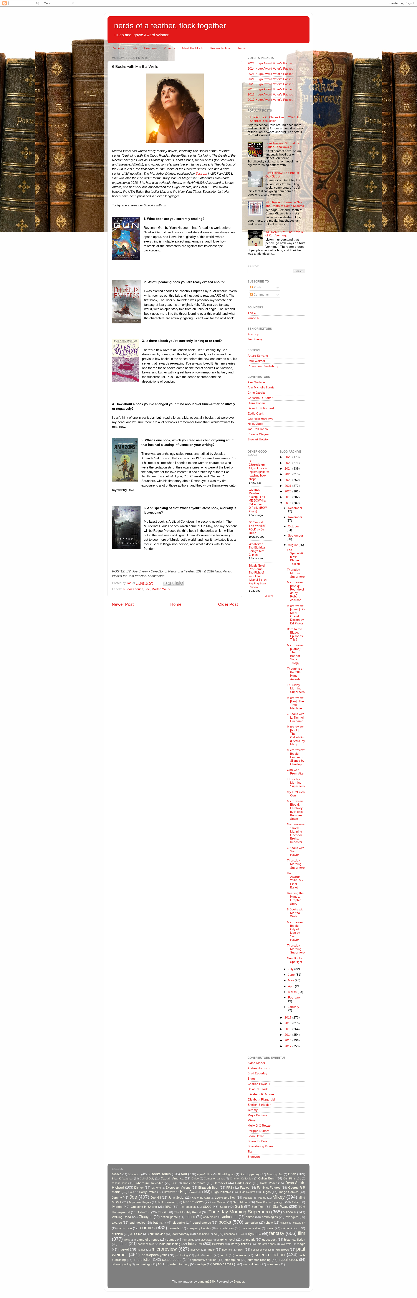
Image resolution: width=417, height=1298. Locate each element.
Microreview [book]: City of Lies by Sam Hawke (295, 931)
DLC (174, 1183)
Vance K (253, 318)
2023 (288, 474)
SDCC (207, 1206)
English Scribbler (259, 1104)
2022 (288, 480)
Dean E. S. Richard (261, 408)
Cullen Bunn (266, 1178)
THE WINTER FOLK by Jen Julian (257, 529)
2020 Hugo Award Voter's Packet (270, 84)
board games (202, 1222)
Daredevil (220, 1183)
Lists (134, 48)
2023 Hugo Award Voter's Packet (270, 73)
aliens (190, 1217)
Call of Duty (147, 1178)
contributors (225, 1228)
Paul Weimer (256, 361)
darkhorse (203, 1234)
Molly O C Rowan (259, 1125)
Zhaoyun (254, 1156)
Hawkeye (169, 1192)
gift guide (189, 1239)
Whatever (256, 544)
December (295, 508)
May (291, 980)
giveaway (206, 1239)
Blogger (239, 1281)
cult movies (157, 1234)
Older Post (228, 604)
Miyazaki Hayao (140, 1202)
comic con (124, 1228)
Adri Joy (253, 334)
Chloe (195, 1178)
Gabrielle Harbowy (260, 418)
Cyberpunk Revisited (148, 1183)
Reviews (118, 48)
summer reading (259, 1259)
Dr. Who (156, 1187)
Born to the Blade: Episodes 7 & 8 (295, 634)
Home (241, 48)
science (241, 1255)
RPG (168, 1206)
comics (147, 1227)
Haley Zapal (256, 423)
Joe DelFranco (258, 429)
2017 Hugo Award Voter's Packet (270, 99)
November (295, 517)
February (294, 997)
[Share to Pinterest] (181, 583)
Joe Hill (156, 1197)
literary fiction (240, 1244)
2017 (288, 1017)
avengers (292, 1217)
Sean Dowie (256, 1136)
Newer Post (123, 604)
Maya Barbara (257, 1115)
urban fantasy (179, 1264)
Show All (269, 596)
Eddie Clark (255, 413)
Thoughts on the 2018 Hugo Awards (295, 674)
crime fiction (289, 1228)
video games (223, 1264)
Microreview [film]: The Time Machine (295, 703)
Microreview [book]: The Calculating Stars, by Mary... (296, 735)
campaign (251, 1222)
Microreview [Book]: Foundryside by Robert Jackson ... (296, 591)
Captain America (172, 1178)
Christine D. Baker (260, 398)
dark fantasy (180, 1234)
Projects (169, 48)
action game (169, 1217)
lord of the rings (266, 1244)
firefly (127, 1239)
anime (250, 1217)
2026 (288, 457)
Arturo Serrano (258, 355)
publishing (181, 1255)
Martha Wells (161, 589)
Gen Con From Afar (295, 771)
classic (284, 1222)
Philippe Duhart (258, 1130)
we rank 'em (251, 1264)
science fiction (270, 1254)
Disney (139, 1187)
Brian (251, 1078)
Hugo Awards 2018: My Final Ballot (295, 880)
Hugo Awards (190, 1192)
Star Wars (280, 1206)
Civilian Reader (254, 491)
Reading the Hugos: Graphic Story (295, 898)
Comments (261, 294)
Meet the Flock (192, 48)
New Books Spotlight (294, 960)
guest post (269, 1239)
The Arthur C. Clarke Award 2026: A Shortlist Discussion (274, 119)
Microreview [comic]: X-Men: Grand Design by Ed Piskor (296, 614)
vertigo (201, 1264)
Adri (184, 1174)
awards (117, 1222)
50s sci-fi (134, 1174)
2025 (288, 463)
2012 (288, 1046)
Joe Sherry (255, 339)
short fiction (143, 1259)
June (292, 974)
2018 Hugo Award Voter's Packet (270, 94)
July (291, 969)
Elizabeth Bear (208, 1187)
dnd (242, 1234)
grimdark (249, 1239)
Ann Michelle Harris (261, 387)
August (293, 545)
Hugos (266, 1192)
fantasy (276, 1233)
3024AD (117, 1174)
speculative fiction (204, 1259)
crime (269, 1228)
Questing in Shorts (144, 1206)
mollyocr (195, 1249)
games (171, 1239)
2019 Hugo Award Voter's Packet (270, 89)
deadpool (229, 1234)
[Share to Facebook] (177, 583)
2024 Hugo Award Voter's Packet (270, 68)
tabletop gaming (121, 1264)
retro (209, 1255)
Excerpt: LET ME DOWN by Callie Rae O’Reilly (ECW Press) (258, 504)
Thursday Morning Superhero (296, 573)
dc (215, 1234)
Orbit (295, 1202)
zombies (272, 1264)
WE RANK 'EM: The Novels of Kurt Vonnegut (284, 233)
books (224, 1222)
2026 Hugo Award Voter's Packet (270, 63)
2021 (288, 485)
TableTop (143, 1212)
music (211, 1249)
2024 (288, 468)
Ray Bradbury (188, 1206)
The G (252, 312)
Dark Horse (243, 1183)
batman (158, 1222)
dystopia (254, 1234)
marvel (123, 1249)
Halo (131, 1192)
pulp (197, 1255)
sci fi (224, 1255)
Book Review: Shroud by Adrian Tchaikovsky (282, 145)
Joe (147, 589)
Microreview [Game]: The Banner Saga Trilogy (295, 654)
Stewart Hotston (259, 439)
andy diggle (210, 1217)
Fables (244, 1187)
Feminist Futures (268, 1187)
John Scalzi (176, 1197)
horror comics (146, 1244)
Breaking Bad (275, 1174)
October (293, 526)
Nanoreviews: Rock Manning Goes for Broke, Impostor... (296, 833)
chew (269, 1222)
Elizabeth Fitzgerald (261, 1099)
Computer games (214, 1178)
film (301, 1233)
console (174, 1228)
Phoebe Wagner (259, 434)
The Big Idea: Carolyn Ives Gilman (257, 551)
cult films (136, 1234)
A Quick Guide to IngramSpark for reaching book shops (259, 474)
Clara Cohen (256, 403)
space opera (171, 1259)
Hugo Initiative (221, 1192)
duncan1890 (206, 1281)
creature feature (251, 1228)
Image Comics (288, 1192)
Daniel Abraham (194, 1183)
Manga (262, 1197)
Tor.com (201, 173)
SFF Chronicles (257, 463)
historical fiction (294, 1239)
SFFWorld (256, 522)
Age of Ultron (205, 1174)
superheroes (288, 1259)
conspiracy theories (199, 1228)
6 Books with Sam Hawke (295, 851)
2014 (288, 1034)
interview (195, 1244)
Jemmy (253, 1110)
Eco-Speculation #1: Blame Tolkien (295, 557)
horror (123, 1244)
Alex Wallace (256, 382)
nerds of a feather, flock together (170, 25)
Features (150, 48)
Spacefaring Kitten (260, 1146)
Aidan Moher (256, 1063)
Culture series (120, 1183)
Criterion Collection (241, 1178)
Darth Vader (268, 1183)
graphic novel (226, 1239)
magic (301, 1244)
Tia (250, 1151)
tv (159, 1264)
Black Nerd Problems (257, 567)
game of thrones (148, 1239)
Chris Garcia (256, 392)
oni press (282, 1249)
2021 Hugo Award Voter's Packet (270, 79)
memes (141, 1249)
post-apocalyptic (154, 1255)
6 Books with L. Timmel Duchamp (295, 717)
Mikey (252, 1120)
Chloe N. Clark (258, 1089)
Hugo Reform (247, 1192)
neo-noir (227, 1249)
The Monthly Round (187, 1212)
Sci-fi (239, 1206)
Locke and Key (225, 1197)
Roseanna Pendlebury (263, 366)
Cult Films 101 (292, 1178)
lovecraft (286, 1244)
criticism (117, 1234)
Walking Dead (121, 1217)
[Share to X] (173, 583)
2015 (288, 1029)
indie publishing (169, 1244)
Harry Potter (147, 1192)
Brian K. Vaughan (122, 1178)
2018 (288, 503)
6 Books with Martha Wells (295, 913)
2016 (288, 1023)
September (295, 535)
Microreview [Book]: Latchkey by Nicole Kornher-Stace (295, 810)
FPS (229, 1187)
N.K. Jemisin (166, 1202)
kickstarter (218, 1244)
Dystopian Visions (178, 1187)
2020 (288, 491)
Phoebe (117, 1206)
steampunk (232, 1259)
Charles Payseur (259, 1084)
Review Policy (220, 48)
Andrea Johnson (259, 1068)
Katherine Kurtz (201, 1197)
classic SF (299, 1222)
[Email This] (165, 583)
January (293, 1007)
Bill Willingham (226, 1174)
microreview (164, 1249)
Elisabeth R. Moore (261, 1094)
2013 (288, 1040)
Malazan (248, 1197)
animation (229, 1217)
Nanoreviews (193, 1202)
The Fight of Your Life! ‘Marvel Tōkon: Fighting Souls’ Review (258, 580)
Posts (257, 287)
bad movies (137, 1222)
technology (143, 1264)
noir (240, 1249)
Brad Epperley (257, 1073)
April (291, 986)
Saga (223, 1206)
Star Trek (258, 1206)
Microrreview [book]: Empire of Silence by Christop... (295, 757)
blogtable (178, 1222)
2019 (288, 497)
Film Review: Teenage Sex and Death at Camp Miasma (284, 204)
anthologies (270, 1217)
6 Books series (133, 589)
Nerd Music (240, 1202)
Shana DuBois (257, 1141)
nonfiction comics (261, 1249)
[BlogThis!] (169, 583)
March (293, 992)
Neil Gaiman (219, 1202)
